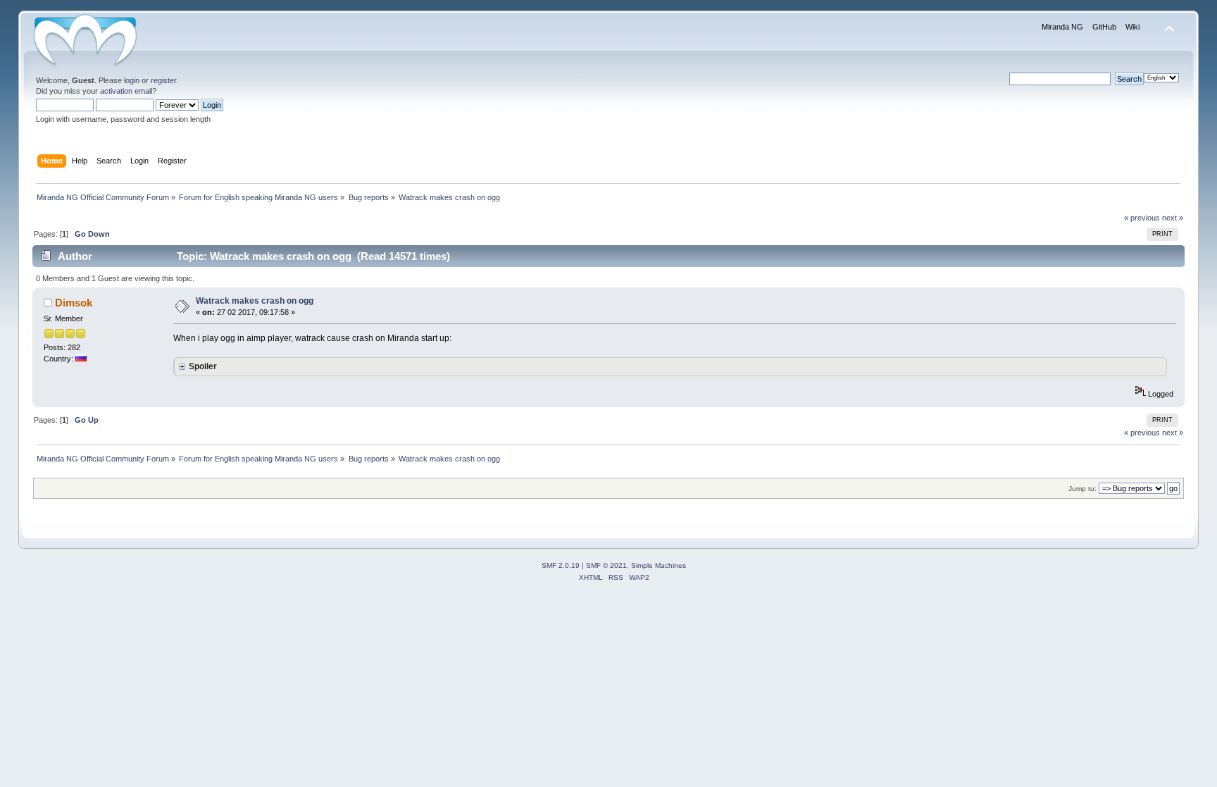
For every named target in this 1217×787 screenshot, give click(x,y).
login (131, 80)
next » (1172, 217)
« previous (1142, 217)
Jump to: (1082, 488)
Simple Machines (658, 565)
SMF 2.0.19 (561, 565)
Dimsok (73, 303)
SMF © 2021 (606, 565)
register (163, 80)
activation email (126, 91)
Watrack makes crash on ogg (254, 301)
